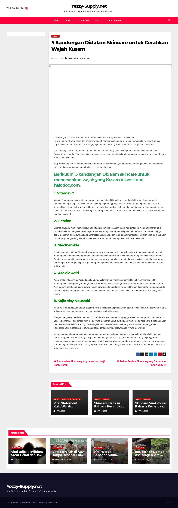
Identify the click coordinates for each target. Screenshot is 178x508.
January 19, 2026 (145, 460)
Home (56, 20)
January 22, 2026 (22, 460)
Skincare (84, 20)
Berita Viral (115, 20)
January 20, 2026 (104, 460)
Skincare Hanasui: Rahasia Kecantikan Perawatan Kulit (109, 406)
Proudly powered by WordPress (19, 502)
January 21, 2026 (63, 460)
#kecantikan (73, 58)
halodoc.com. (67, 185)
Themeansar (52, 502)
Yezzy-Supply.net (89, 6)
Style (98, 20)
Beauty (69, 20)
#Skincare (85, 58)
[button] (169, 20)
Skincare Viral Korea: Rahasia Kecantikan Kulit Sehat (150, 406)
